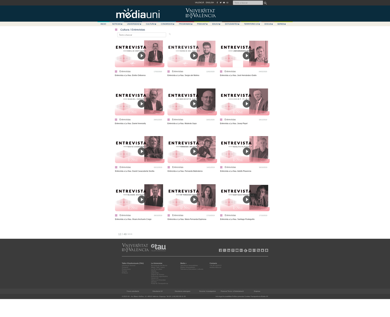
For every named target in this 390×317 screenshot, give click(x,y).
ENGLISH (210, 3)
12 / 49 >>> (125, 234)
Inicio (103, 24)
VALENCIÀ (199, 3)
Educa (216, 24)
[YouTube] (224, 3)
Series (281, 24)
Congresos (167, 24)
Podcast (202, 24)
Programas (185, 24)
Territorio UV (252, 24)
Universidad (134, 24)
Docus (268, 24)
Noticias (117, 24)
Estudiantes (232, 24)
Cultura (151, 24)
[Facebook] (217, 3)
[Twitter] (221, 3)
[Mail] (227, 3)
